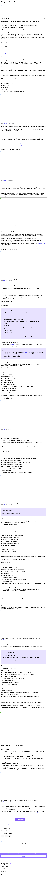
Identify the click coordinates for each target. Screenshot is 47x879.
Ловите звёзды (20, 819)
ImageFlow (4, 280)
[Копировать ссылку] (9, 836)
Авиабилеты (3, 868)
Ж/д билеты (3, 869)
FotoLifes (4, 504)
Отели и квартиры (4, 866)
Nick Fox (4, 639)
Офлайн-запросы (4, 873)
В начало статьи (6, 828)
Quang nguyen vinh (6, 801)
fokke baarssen (5, 123)
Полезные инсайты (5, 18)
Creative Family (5, 180)
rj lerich (4, 429)
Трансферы (3, 871)
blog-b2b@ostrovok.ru (17, 859)
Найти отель (23, 856)
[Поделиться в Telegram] (6, 836)
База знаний (3, 874)
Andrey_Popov (5, 741)
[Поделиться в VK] (2, 836)
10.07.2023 (44, 18)
